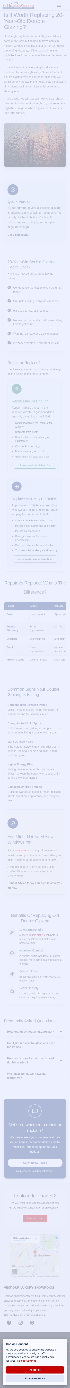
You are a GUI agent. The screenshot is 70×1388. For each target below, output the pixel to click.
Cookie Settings (26, 1360)
